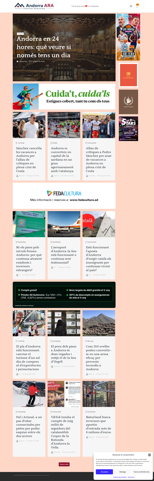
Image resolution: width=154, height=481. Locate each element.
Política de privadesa (120, 477)
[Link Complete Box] (29, 146)
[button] (149, 455)
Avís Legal (131, 477)
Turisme (20, 34)
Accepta (104, 472)
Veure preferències (141, 472)
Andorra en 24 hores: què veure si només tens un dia (44, 47)
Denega (123, 472)
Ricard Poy (23, 61)
